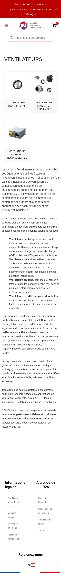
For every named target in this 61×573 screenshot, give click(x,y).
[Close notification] (56, 9)
